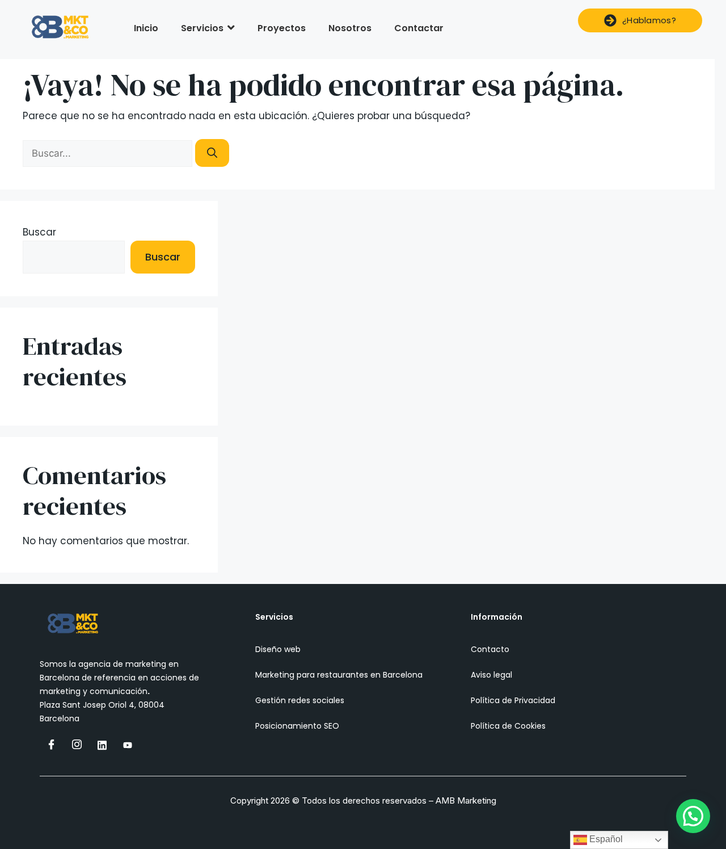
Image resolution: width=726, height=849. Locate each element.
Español (605, 839)
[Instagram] (76, 744)
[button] (693, 816)
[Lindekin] (102, 744)
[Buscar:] (109, 153)
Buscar (39, 232)
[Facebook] (51, 744)
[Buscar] (212, 153)
